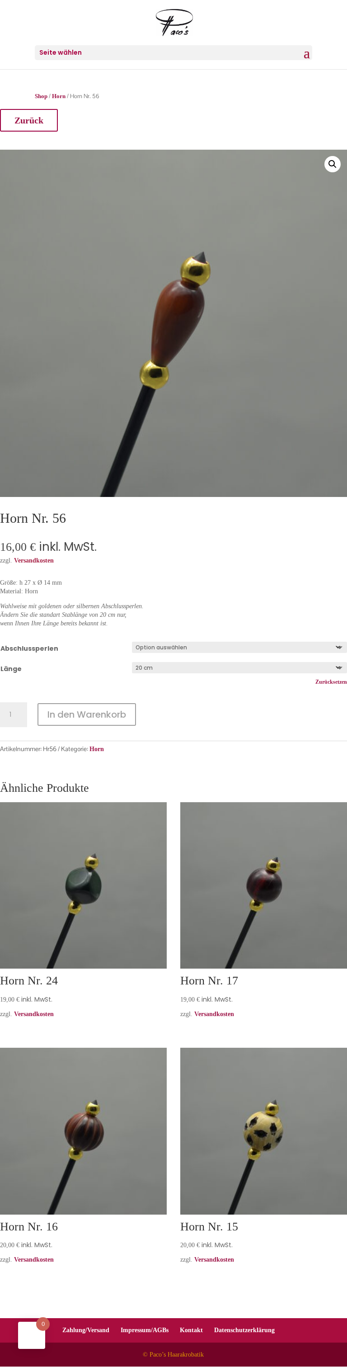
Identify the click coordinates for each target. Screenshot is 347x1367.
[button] (332, 164)
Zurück (28, 120)
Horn (59, 96)
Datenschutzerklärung (244, 1330)
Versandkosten (34, 1014)
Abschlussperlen (29, 648)
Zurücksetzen (331, 682)
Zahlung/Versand (85, 1330)
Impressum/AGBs (145, 1330)
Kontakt (191, 1330)
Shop (41, 96)
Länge (11, 668)
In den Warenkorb (86, 714)
